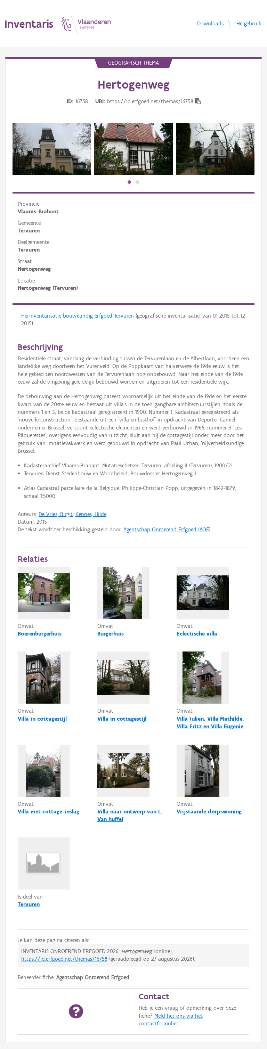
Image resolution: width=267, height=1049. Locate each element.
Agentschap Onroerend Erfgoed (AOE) (166, 529)
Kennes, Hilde (90, 514)
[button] (129, 182)
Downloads (210, 23)
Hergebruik (248, 23)
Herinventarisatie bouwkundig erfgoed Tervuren (77, 315)
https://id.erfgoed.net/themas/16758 (64, 959)
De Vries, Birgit (56, 514)
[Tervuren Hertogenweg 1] (52, 149)
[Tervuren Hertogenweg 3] (133, 149)
